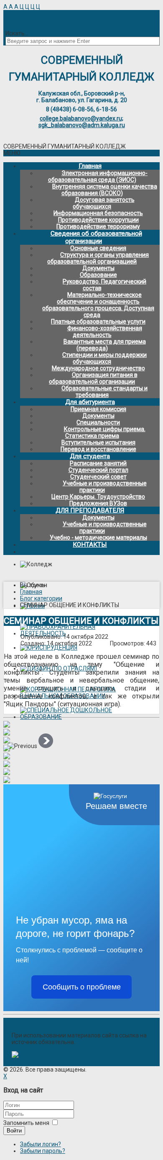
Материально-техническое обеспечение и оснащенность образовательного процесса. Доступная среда (98, 304)
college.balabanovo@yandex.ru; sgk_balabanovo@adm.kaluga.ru (81, 121)
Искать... (16, 33)
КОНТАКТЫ (90, 544)
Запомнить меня (26, 1123)
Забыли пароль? (42, 1150)
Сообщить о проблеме (82, 987)
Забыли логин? (40, 1144)
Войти (14, 1130)
